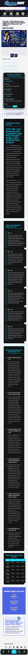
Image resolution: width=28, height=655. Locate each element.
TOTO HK (8, 145)
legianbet (18, 180)
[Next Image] (25, 43)
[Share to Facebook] (9, 647)
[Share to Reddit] (21, 647)
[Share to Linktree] (13, 647)
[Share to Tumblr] (25, 647)
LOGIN (9, 64)
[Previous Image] (2, 43)
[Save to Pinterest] (17, 647)
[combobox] (12, 8)
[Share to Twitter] (6, 647)
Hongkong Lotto (10, 151)
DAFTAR (10, 68)
